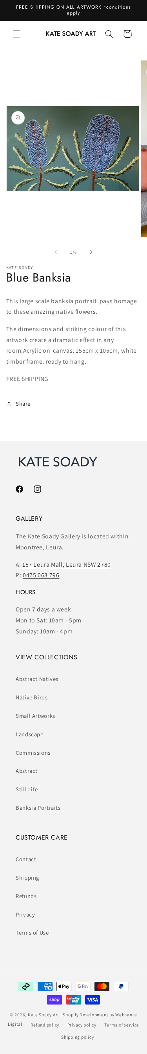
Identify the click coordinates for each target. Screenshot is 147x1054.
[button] (16, 34)
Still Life (27, 789)
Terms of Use (32, 932)
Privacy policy (81, 1025)
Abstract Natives (37, 679)
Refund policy (45, 1025)
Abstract (27, 770)
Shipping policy (77, 1037)
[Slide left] (55, 252)
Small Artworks (35, 715)
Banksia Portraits (38, 807)
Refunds (26, 896)
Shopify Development (85, 1014)
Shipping (27, 877)
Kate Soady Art (43, 1014)
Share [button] (23, 403)
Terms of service (121, 1025)
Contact (26, 859)
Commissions (33, 752)
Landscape (30, 734)
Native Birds (32, 697)
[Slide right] (91, 252)
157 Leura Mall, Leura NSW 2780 (66, 564)
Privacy (25, 914)
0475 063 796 (41, 575)
